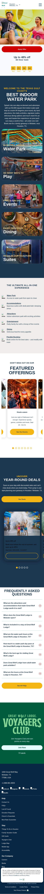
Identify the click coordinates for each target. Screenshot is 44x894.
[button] (40, 4)
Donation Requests (8, 813)
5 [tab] (27, 567)
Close (20, 879)
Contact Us (5, 802)
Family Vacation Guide (9, 833)
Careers (4, 860)
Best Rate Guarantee (9, 820)
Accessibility (6, 850)
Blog (3, 867)
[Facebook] (5, 788)
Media (4, 863)
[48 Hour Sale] (22, 536)
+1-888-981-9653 (8, 783)
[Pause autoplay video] (38, 37)
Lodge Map (5, 843)
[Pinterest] (26, 788)
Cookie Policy (19, 873)
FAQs (3, 805)
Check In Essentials (8, 816)
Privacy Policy (25, 875)
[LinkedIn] (5, 792)
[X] (20, 788)
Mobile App (5, 847)
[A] (38, 148)
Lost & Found (6, 809)
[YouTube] (33, 788)
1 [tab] (16, 567)
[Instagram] (14, 788)
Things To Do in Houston (10, 829)
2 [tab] (19, 567)
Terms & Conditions (14, 875)
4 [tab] (24, 567)
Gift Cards (5, 836)
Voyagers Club (7, 840)
